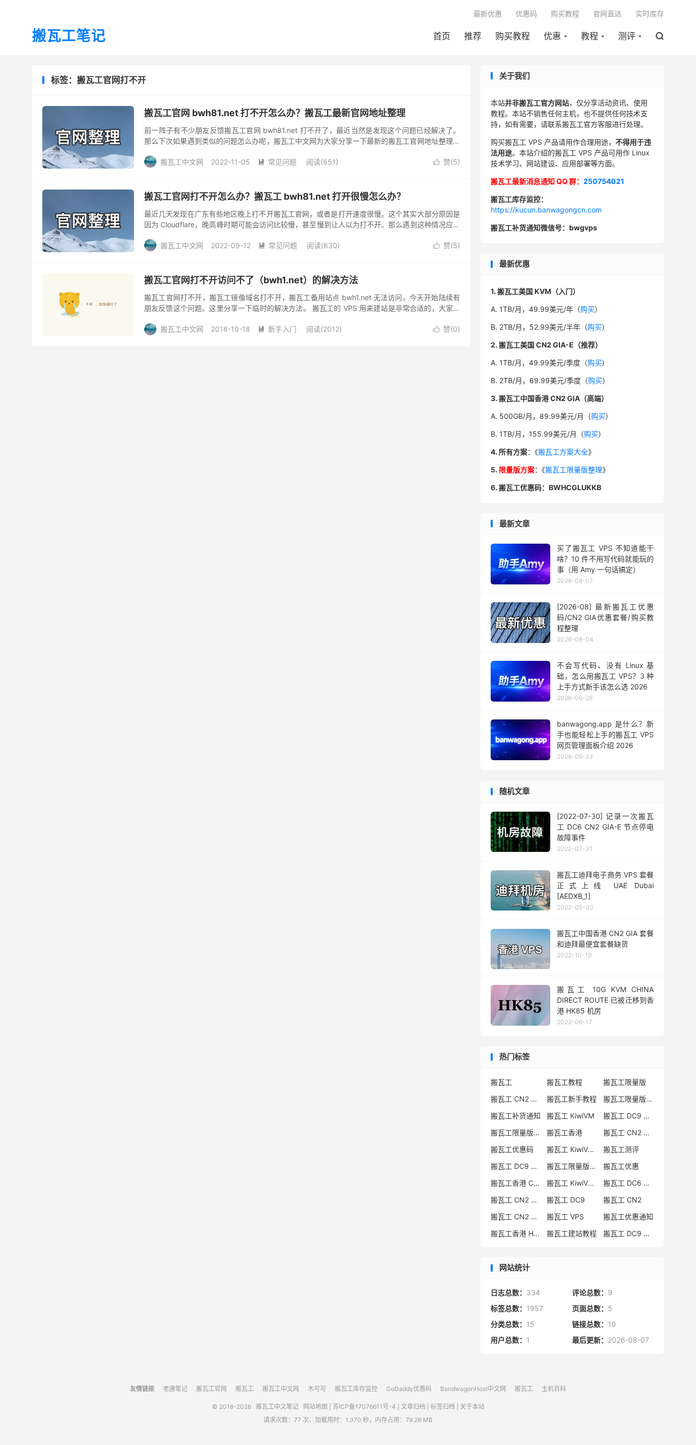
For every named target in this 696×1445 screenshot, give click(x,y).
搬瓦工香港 (564, 1132)
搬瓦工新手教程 (572, 1098)
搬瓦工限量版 (624, 1082)
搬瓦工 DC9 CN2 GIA (628, 1115)
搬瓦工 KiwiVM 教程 (572, 1149)
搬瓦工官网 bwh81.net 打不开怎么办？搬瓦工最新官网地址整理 (275, 113)
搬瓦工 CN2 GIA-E (628, 1132)
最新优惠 (487, 13)
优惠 (552, 36)
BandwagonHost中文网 (473, 1389)
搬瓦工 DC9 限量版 (628, 1233)
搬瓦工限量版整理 (573, 469)
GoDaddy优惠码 (409, 1389)
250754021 (603, 181)
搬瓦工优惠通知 (628, 1216)
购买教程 (512, 36)
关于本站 (472, 1406)
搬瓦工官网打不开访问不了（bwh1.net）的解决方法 (251, 280)
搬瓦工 (501, 1082)
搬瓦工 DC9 (566, 1199)
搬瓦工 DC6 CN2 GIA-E (628, 1183)
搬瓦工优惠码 (512, 1149)
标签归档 (443, 1406)
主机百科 (554, 1389)
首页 (441, 36)
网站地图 (315, 1406)
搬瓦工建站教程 (572, 1233)
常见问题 (277, 161)
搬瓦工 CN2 (622, 1199)
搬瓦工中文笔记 (277, 1406)
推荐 (472, 36)
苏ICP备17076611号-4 (364, 1406)
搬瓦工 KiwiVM (570, 1115)
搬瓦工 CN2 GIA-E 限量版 (516, 1199)
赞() (446, 161)
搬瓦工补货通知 (516, 1115)
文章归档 (413, 1406)
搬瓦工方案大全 (563, 451)
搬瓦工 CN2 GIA (516, 1098)
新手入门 (277, 329)
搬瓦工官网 (211, 1389)
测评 (626, 36)
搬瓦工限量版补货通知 (572, 1166)
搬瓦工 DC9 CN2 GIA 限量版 (516, 1166)
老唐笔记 (175, 1389)
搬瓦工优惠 (621, 1166)
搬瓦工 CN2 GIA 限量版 (516, 1216)
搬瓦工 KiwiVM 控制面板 (572, 1183)
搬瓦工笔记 (69, 36)
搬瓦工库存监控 (356, 1389)
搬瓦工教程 (564, 1082)
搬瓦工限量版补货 (516, 1132)
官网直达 (607, 13)
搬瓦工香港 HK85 (516, 1233)
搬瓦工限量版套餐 (628, 1098)
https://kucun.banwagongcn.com (546, 209)
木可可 (317, 1389)
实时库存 (649, 13)
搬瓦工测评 (621, 1149)
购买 (587, 309)
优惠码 (526, 13)
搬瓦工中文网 (280, 1389)
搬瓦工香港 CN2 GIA (516, 1183)
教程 (589, 36)
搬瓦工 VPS (565, 1216)
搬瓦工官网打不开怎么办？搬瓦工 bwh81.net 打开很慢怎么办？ (275, 196)
